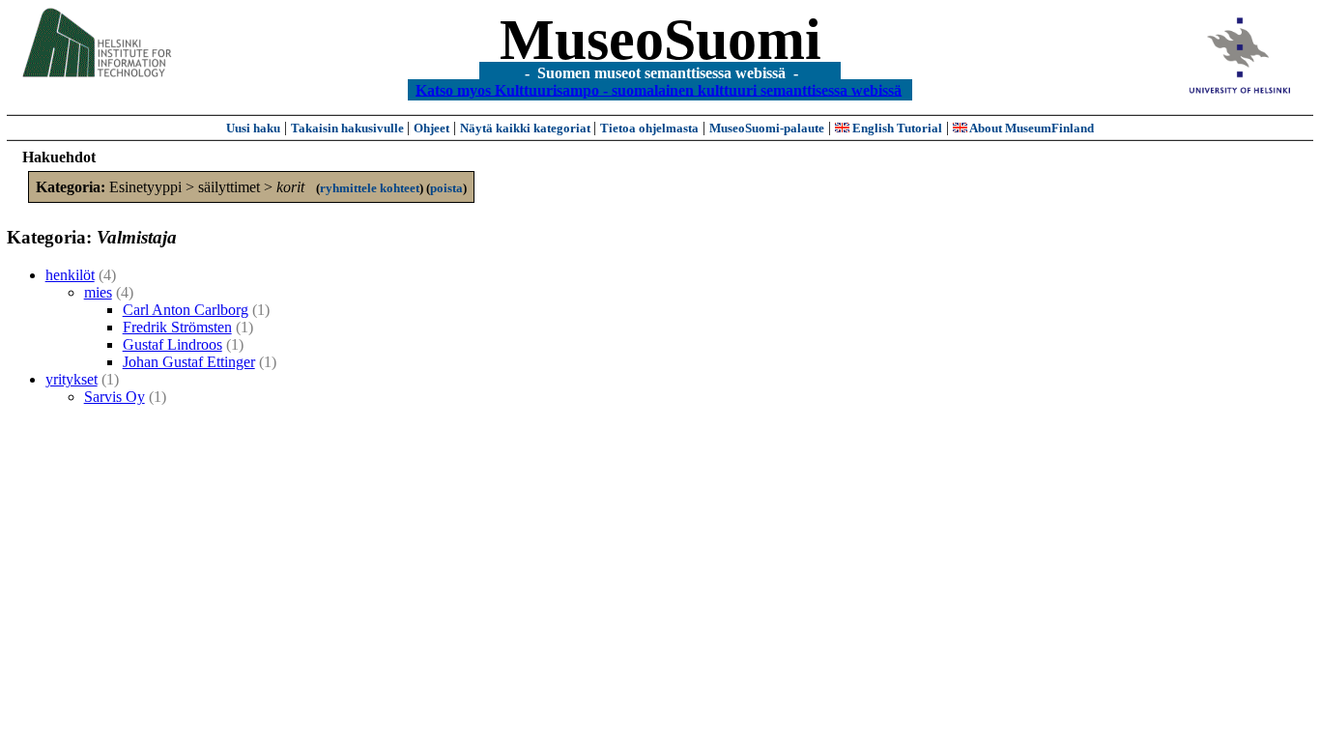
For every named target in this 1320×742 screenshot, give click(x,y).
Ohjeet (431, 128)
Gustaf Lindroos (172, 344)
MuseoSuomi (660, 39)
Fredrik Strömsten (177, 327)
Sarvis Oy (114, 396)
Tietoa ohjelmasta (649, 128)
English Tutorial (895, 128)
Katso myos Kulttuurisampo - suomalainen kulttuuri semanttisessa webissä (659, 89)
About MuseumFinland (1030, 128)
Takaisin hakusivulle (349, 128)
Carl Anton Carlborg (185, 309)
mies (98, 292)
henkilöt (70, 275)
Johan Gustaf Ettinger (189, 362)
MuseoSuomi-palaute (766, 128)
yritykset (71, 379)
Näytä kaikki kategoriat (526, 128)
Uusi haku (253, 128)
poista (446, 188)
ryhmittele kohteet (369, 188)
